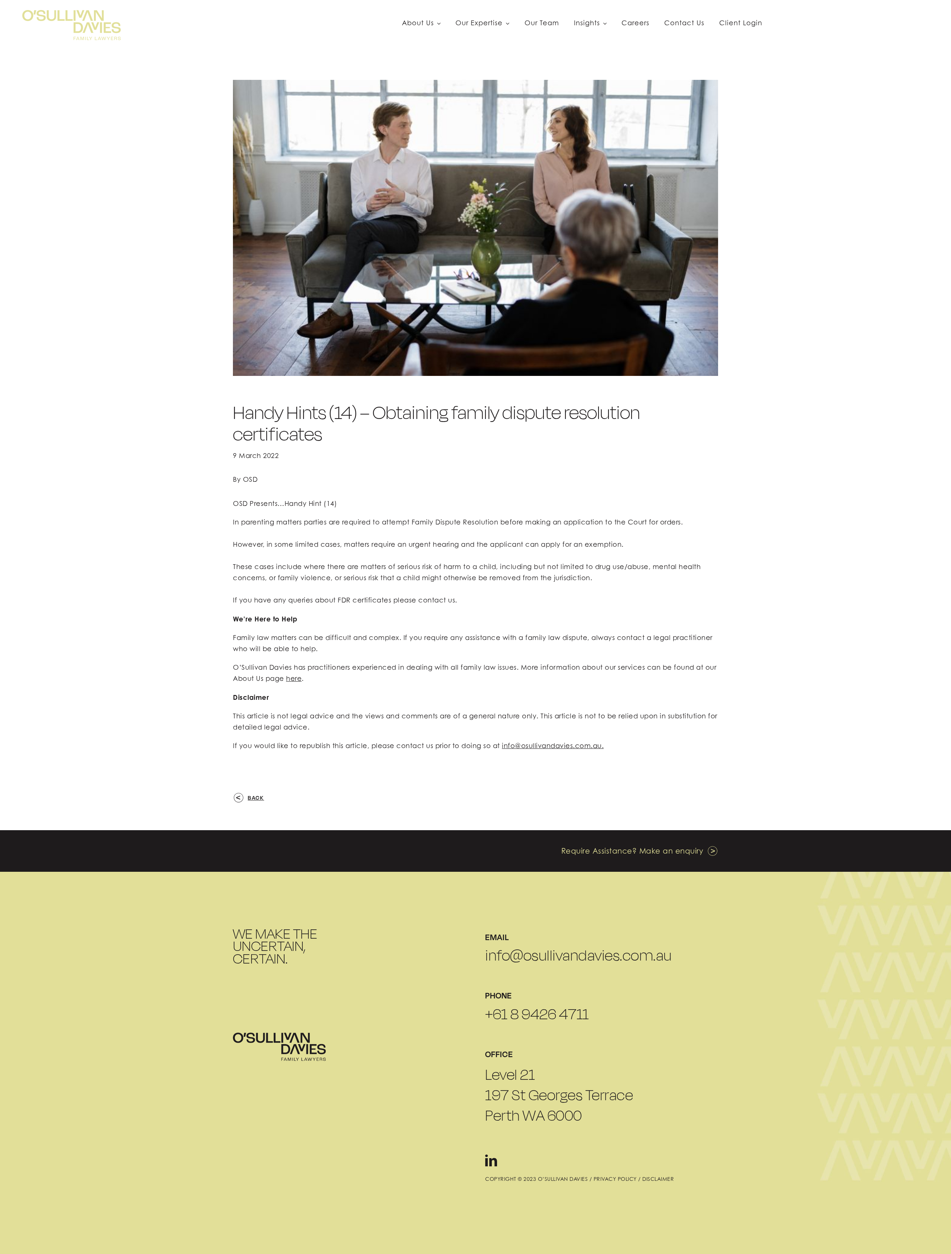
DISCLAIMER (658, 1179)
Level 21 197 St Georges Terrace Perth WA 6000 (559, 1095)
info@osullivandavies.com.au (578, 955)
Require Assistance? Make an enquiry (632, 851)
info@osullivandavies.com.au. (553, 746)
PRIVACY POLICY (615, 1179)
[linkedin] (491, 1160)
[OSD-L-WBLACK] (279, 1035)
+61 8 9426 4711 (537, 1014)
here (294, 678)
